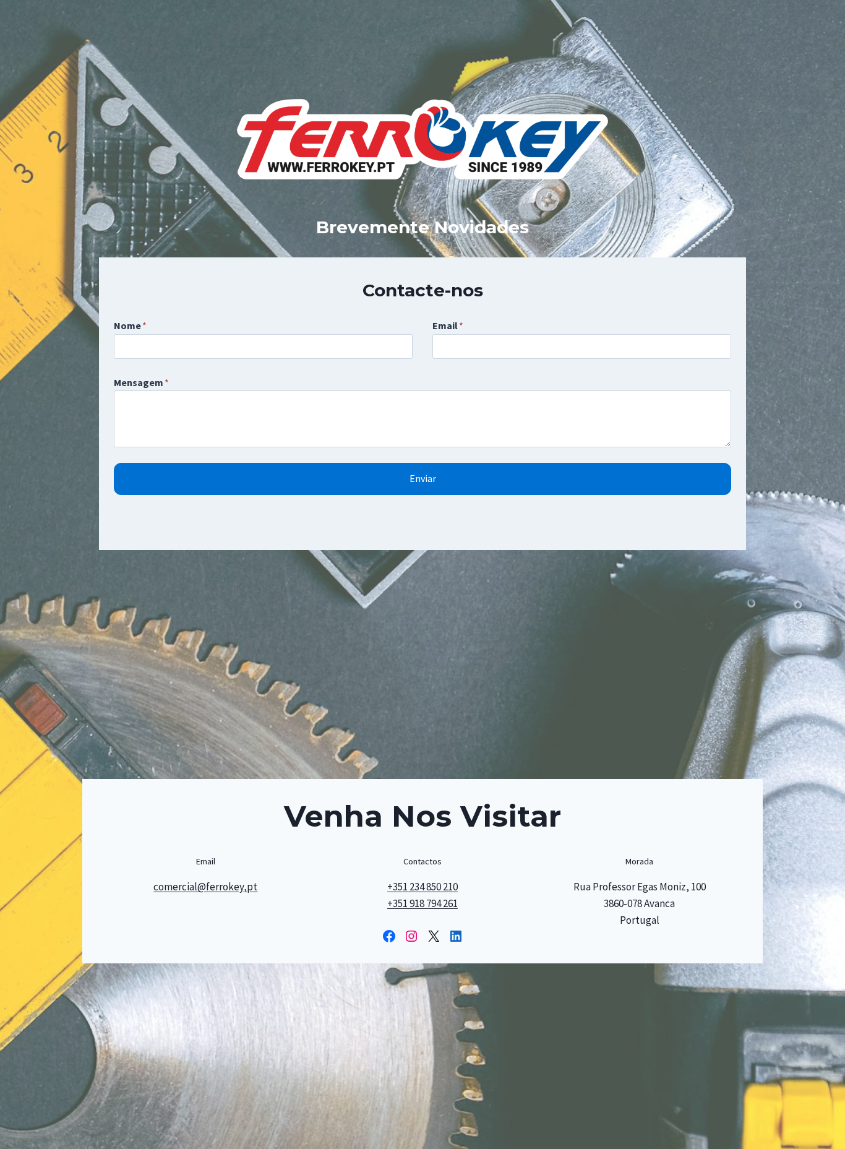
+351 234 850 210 (422, 886)
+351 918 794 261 (422, 903)
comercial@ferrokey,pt (205, 886)
